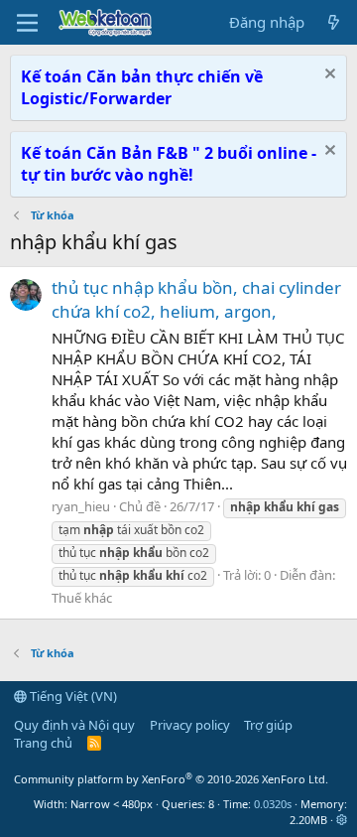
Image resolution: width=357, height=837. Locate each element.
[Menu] (27, 23)
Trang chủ (43, 743)
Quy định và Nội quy (74, 725)
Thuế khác (82, 598)
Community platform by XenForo (171, 778)
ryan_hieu (81, 506)
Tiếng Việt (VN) (72, 696)
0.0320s (273, 803)
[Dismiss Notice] (327, 76)
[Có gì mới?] (333, 22)
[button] (341, 819)
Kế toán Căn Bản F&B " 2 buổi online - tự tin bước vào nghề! (168, 164)
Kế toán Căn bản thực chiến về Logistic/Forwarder (142, 87)
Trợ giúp (268, 725)
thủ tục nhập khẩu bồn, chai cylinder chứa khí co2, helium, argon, (196, 299)
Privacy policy (190, 725)
